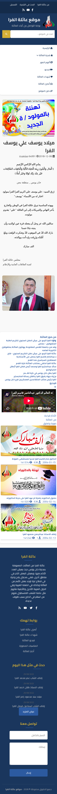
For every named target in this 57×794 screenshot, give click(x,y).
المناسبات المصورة (28, 645)
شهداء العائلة (44, 77)
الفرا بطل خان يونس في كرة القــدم (39, 373)
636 (36, 462)
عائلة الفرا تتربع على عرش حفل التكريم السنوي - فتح (31, 353)
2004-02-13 (49, 538)
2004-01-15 (49, 462)
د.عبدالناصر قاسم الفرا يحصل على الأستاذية (36, 357)
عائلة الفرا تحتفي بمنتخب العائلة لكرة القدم (36, 363)
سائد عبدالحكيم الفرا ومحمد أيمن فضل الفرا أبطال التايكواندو (33, 368)
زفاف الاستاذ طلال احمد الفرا (28, 687)
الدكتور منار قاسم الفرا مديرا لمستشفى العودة (34, 459)
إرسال (28, 773)
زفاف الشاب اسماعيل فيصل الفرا (28, 706)
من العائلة (51, 419)
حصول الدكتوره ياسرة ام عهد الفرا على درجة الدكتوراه (31, 498)
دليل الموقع (44, 91)
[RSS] (23, 9)
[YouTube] (28, 9)
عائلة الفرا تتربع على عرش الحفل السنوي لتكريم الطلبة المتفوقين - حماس (31, 342)
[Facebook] (32, 9)
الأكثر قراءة (50, 415)
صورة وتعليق (49, 423)
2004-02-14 (49, 501)
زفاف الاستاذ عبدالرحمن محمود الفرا (39, 534)
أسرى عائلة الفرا (29, 629)
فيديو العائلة (28, 640)
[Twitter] (31, 608)
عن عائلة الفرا (43, 4)
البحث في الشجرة (27, 4)
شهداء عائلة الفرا (28, 634)
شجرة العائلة (44, 55)
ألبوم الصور (45, 62)
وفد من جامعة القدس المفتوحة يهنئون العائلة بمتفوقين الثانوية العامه (29, 348)
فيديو (47, 70)
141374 (25, 462)
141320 (25, 501)
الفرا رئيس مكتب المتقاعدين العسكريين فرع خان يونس (30, 379)
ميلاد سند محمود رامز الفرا (29, 696)
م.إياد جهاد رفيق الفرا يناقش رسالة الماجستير (35, 376)
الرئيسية (46, 48)
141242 (27, 538)
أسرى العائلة (44, 84)
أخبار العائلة (28, 651)
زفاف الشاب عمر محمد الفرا (28, 678)
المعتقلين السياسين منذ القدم (42, 360)
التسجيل (13, 4)
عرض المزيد (28, 711)
